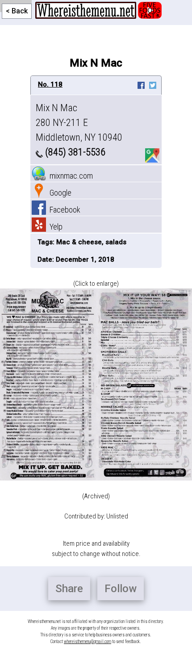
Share (69, 588)
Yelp (54, 226)
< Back (17, 11)
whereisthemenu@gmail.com (87, 641)
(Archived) (96, 496)
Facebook (63, 209)
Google (58, 192)
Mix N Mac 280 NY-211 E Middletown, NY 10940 (79, 122)
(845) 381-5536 (74, 152)
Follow (120, 588)
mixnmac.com (69, 175)
